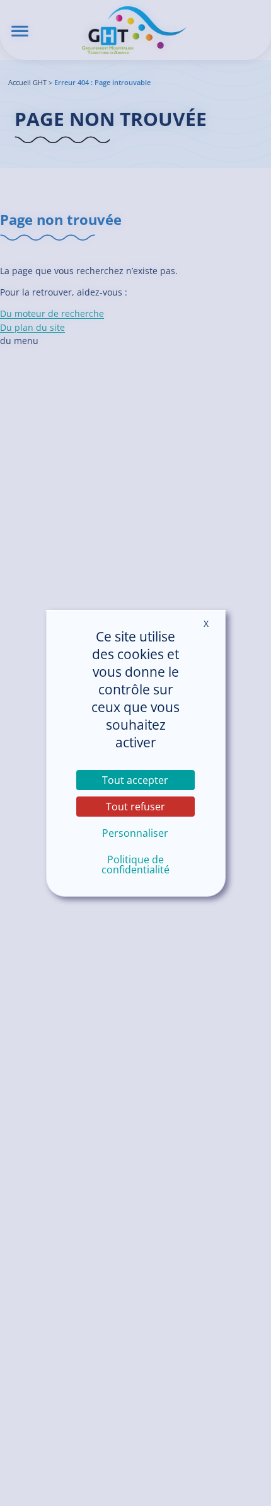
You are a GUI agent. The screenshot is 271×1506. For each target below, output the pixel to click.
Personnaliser (135, 833)
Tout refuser (135, 806)
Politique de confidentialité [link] (135, 865)
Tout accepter (135, 780)
